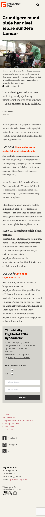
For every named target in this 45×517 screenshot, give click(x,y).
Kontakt (6, 414)
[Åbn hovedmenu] (42, 5)
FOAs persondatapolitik (19, 357)
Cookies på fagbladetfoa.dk (14, 275)
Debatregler (8, 429)
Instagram (12, 444)
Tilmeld (22, 397)
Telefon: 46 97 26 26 (11, 476)
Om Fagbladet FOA (11, 423)
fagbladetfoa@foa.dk (18, 479)
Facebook (12, 438)
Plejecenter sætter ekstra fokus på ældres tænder (19, 149)
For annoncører (9, 417)
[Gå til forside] (18, 4)
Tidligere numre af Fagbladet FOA (18, 420)
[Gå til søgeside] (37, 4)
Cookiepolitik (8, 426)
